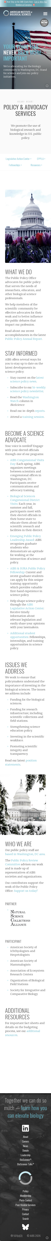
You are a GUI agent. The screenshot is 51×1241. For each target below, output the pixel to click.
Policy (25, 1191)
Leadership (25, 1155)
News (25, 1146)
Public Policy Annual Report (23, 339)
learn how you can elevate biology (27, 1111)
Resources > (36, 165)
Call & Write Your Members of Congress (31, 3)
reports (40, 411)
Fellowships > (15, 165)
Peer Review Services (25, 1205)
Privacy (25, 1209)
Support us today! (26, 890)
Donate (25, 1150)
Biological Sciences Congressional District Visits (25, 500)
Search (26, 1219)
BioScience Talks (25, 1164)
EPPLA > (41, 159)
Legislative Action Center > (18, 159)
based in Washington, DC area (25, 854)
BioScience (25, 1160)
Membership (25, 1196)
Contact (25, 1214)
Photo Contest (25, 1200)
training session (33, 417)
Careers (25, 1141)
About (25, 1137)
